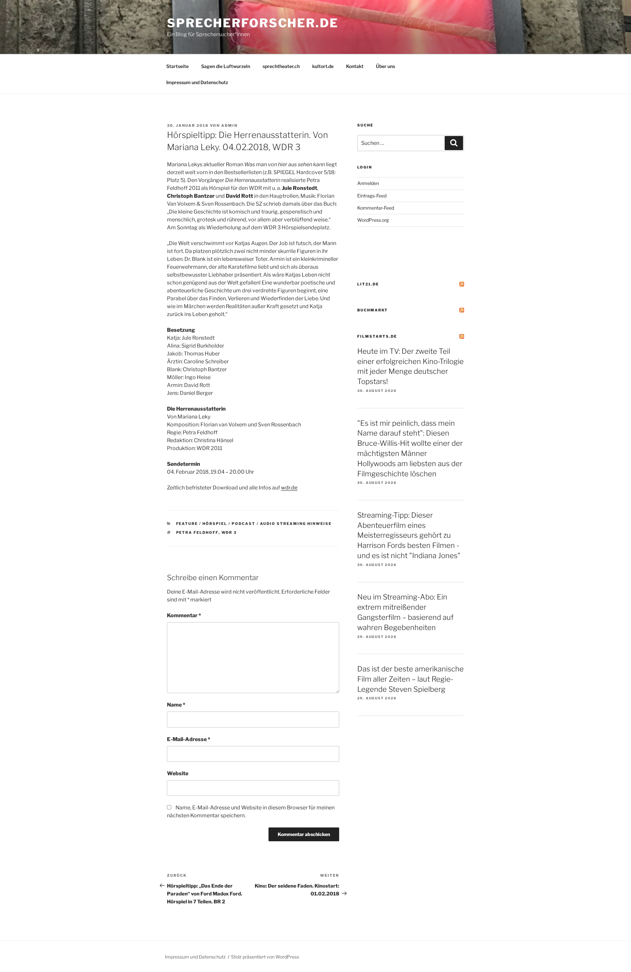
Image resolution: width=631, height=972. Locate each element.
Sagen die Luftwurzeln (225, 66)
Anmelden (368, 183)
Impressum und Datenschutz (197, 82)
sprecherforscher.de (253, 23)
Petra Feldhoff (197, 532)
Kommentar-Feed (375, 208)
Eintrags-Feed (371, 195)
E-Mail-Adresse (188, 739)
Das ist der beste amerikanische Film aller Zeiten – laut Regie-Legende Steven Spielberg (410, 679)
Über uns (385, 66)
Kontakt (354, 66)
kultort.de (323, 66)
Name (176, 705)
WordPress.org (373, 220)
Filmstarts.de (377, 336)
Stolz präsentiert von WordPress (265, 957)
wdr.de (289, 488)
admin (229, 125)
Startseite (177, 66)
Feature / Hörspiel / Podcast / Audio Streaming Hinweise (254, 523)
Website (177, 773)
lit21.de (368, 284)
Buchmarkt (372, 310)
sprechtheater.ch (281, 66)
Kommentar (184, 615)
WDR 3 (229, 532)
